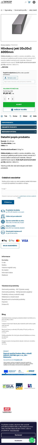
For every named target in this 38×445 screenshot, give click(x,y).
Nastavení (18, 435)
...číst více (4, 67)
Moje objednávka (10, 246)
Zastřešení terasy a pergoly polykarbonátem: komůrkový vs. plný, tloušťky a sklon (19, 318)
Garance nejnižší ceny (9, 267)
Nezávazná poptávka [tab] (9, 132)
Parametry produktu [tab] (9, 127)
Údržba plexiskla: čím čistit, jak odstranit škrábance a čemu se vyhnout (18, 336)
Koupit (19, 104)
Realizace (5, 275)
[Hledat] (25, 2)
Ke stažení (5, 270)
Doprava (4, 302)
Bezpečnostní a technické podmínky (13, 299)
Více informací (14, 430)
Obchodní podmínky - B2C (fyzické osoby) (15, 289)
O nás (4, 262)
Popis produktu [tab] (7, 122)
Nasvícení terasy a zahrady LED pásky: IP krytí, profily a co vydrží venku (18, 330)
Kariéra (4, 265)
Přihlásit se (8, 202)
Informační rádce (7, 273)
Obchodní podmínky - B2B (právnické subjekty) (17, 292)
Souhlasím (18, 441)
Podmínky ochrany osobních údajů (13, 294)
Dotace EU (5, 304)
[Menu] (34, 2)
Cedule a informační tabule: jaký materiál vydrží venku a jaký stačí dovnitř (19, 324)
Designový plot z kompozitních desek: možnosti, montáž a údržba (18, 341)
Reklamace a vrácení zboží (10, 297)
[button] (31, 440)
